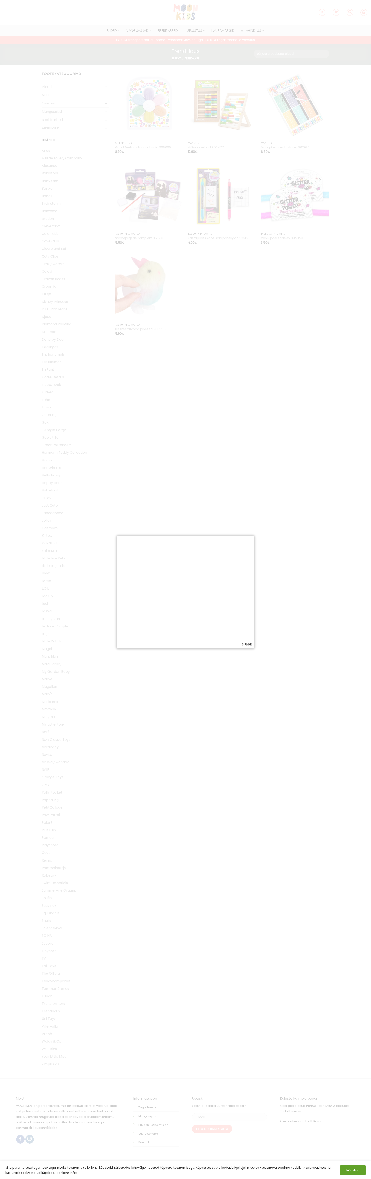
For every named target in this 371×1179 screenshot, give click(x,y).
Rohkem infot (67, 1173)
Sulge (247, 644)
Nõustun (352, 1170)
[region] (185, 1170)
